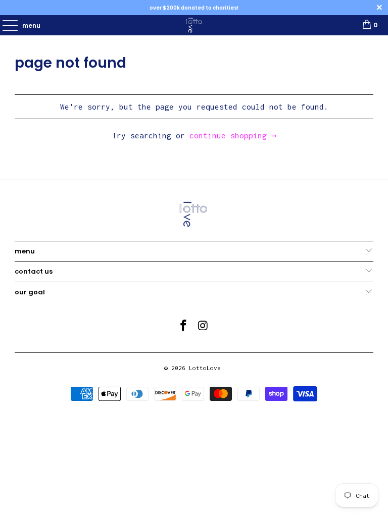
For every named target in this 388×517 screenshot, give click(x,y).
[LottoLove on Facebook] (183, 326)
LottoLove (205, 368)
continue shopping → (232, 135)
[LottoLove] (194, 25)
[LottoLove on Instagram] (203, 326)
